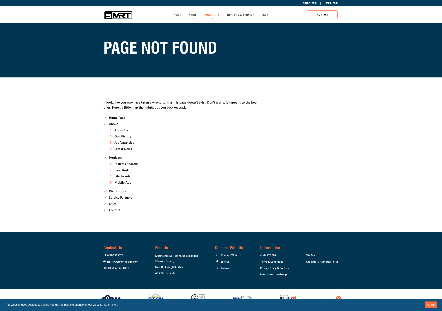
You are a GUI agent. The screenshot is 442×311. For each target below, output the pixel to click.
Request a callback (116, 268)
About (193, 15)
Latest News (123, 149)
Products (212, 15)
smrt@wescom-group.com (122, 261)
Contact (322, 14)
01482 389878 (115, 255)
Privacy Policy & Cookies (274, 268)
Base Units (121, 170)
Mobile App (122, 182)
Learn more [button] (111, 304)
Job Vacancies (124, 142)
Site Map (311, 255)
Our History (122, 136)
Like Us (225, 261)
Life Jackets (122, 176)
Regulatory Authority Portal (322, 261)
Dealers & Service (240, 15)
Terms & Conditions (271, 261)
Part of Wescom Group (273, 274)
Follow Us (226, 268)
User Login (331, 3)
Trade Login (309, 3)
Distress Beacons (126, 164)
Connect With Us (231, 255)
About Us (121, 130)
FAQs (265, 15)
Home (177, 15)
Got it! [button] (431, 304)
